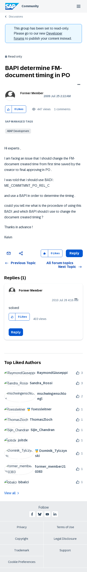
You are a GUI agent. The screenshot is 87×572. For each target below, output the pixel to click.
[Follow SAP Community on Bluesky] (39, 514)
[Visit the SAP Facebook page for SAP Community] (32, 514)
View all (10, 493)
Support (65, 550)
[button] (8, 109)
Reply (16, 332)
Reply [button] (74, 253)
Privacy (22, 527)
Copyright (21, 538)
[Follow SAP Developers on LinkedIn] (55, 514)
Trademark (21, 550)
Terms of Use (65, 527)
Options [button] (78, 85)
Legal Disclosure (65, 538)
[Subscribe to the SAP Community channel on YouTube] (47, 514)
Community (30, 6)
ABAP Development (18, 131)
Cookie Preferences (21, 562)
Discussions (16, 16)
